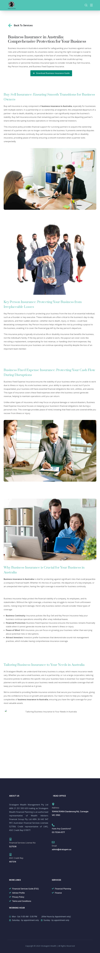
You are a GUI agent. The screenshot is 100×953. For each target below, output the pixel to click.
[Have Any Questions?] (53, 825)
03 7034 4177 (58, 832)
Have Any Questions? (61, 828)
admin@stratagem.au (61, 849)
